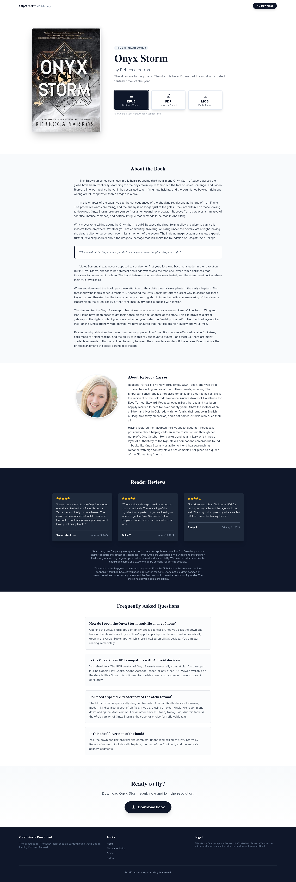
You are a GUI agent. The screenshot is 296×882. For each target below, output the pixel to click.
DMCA (110, 858)
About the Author (116, 848)
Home (110, 843)
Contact (111, 853)
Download (267, 5)
